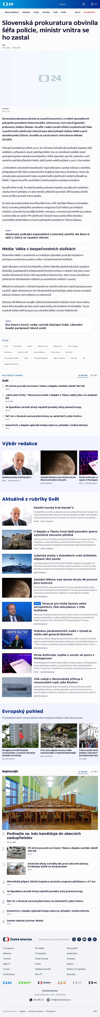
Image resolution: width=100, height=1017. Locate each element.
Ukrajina (26, 12)
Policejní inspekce (41, 358)
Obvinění (68, 352)
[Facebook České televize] (79, 939)
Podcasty (71, 958)
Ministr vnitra (43, 346)
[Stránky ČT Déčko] (62, 982)
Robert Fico (57, 346)
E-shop (6, 969)
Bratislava (8, 352)
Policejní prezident (11, 358)
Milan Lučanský (59, 358)
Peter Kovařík (22, 352)
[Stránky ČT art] (77, 982)
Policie (29, 346)
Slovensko (17, 346)
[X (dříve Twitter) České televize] (90, 939)
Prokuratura (55, 352)
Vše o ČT (38, 974)
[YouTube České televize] (84, 939)
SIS (84, 358)
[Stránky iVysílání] (44, 982)
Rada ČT (6, 963)
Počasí (38, 963)
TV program (8, 948)
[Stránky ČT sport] (25, 982)
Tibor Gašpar (73, 346)
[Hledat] (84, 4)
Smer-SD (73, 358)
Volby (36, 12)
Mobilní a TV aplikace (76, 969)
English (22, 1011)
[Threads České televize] (95, 939)
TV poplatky (40, 953)
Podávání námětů (43, 969)
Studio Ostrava (41, 958)
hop (3, 45)
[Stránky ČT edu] (93, 982)
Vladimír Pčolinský (11, 364)
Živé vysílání (72, 948)
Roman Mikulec (39, 352)
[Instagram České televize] (74, 939)
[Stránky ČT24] (7, 982)
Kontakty (71, 974)
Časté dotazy (9, 974)
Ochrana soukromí (35, 1011)
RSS (95, 1011)
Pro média (39, 948)
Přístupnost (50, 1011)
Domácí (46, 12)
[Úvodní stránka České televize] (17, 939)
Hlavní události (12, 12)
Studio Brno (72, 953)
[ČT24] (8, 4)
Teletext (7, 958)
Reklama (7, 953)
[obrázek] (50, 78)
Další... (64, 12)
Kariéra (70, 963)
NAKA (26, 358)
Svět (55, 12)
